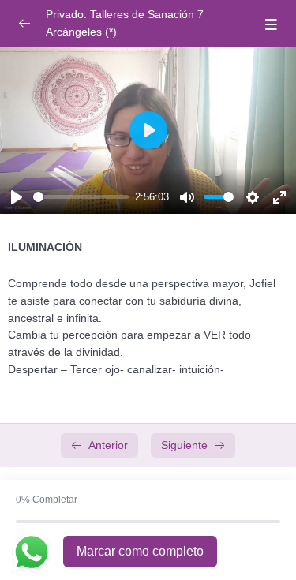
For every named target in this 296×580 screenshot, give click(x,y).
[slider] (81, 196)
